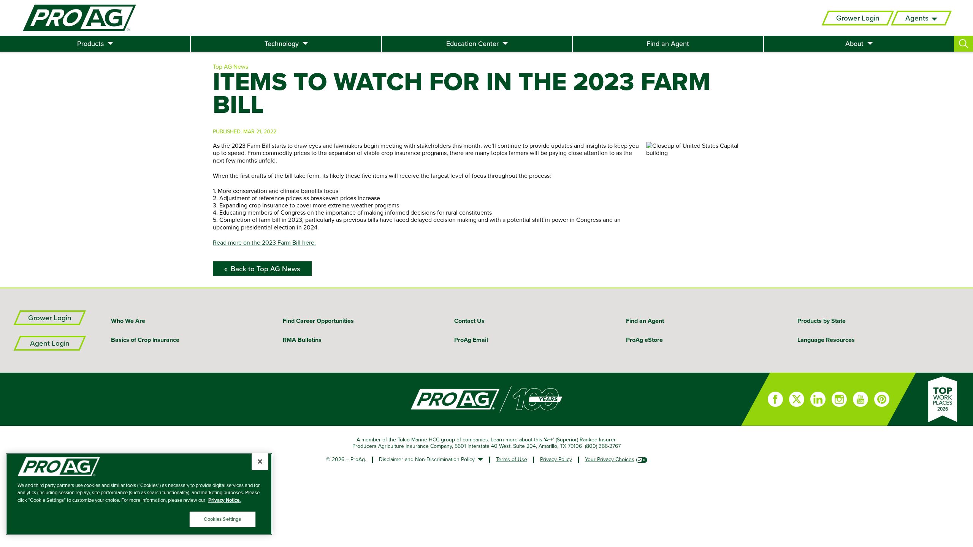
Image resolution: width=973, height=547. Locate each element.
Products (90, 44)
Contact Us (469, 320)
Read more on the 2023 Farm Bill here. (264, 242)
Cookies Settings (222, 519)
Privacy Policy (556, 459)
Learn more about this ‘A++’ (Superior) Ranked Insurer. (553, 439)
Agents (917, 18)
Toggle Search (963, 44)
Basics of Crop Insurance (145, 339)
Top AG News (230, 66)
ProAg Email (471, 339)
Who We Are (128, 320)
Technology (282, 44)
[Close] (260, 461)
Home (370, 399)
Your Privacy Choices (609, 459)
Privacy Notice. (224, 500)
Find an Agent (668, 44)
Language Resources (826, 339)
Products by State (821, 320)
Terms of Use (511, 459)
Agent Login (50, 343)
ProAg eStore (644, 339)
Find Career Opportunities (318, 320)
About (854, 44)
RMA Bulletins (302, 339)
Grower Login (858, 18)
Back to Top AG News (265, 268)
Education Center (472, 44)
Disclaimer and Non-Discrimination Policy (427, 459)
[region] (139, 494)
